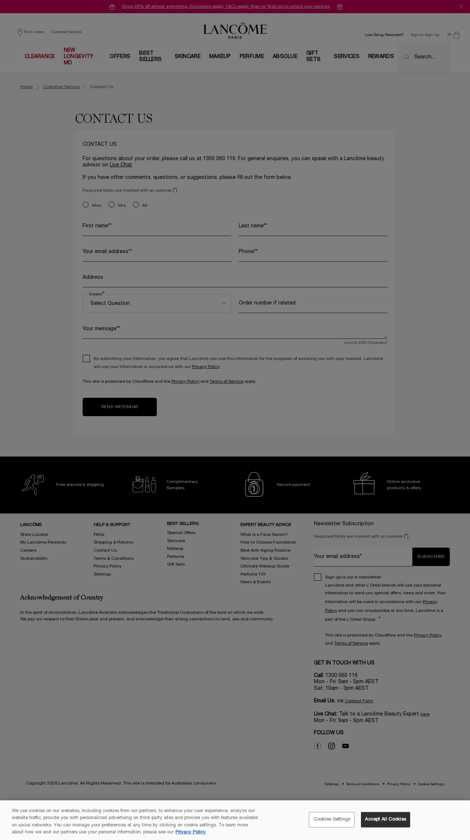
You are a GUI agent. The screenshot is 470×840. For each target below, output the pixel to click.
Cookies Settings (332, 819)
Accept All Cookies (385, 819)
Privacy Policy (191, 832)
